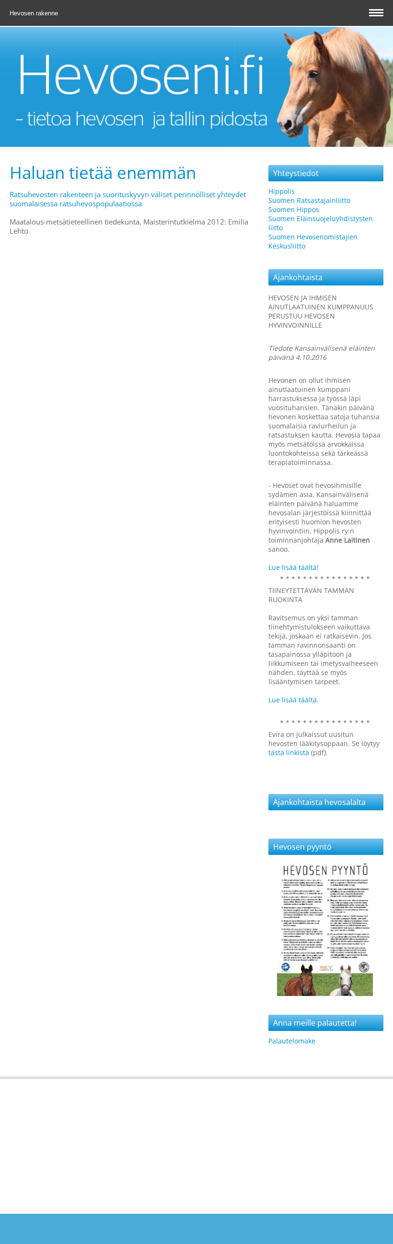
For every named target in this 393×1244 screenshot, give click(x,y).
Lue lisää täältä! (293, 567)
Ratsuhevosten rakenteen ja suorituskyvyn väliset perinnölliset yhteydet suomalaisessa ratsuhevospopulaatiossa (128, 199)
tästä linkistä (289, 752)
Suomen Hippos (293, 209)
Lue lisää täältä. (293, 699)
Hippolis (281, 191)
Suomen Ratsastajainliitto (309, 200)
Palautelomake (291, 1040)
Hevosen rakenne (35, 13)
